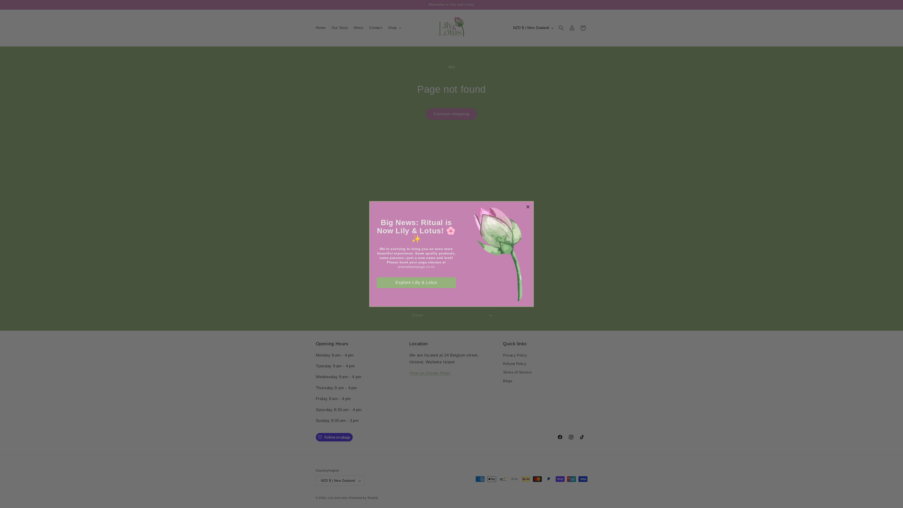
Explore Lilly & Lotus (416, 282)
